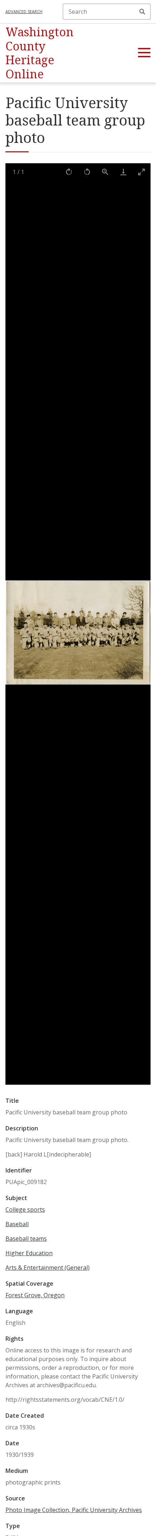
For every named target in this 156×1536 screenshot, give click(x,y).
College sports (25, 1209)
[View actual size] (105, 171)
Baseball (17, 1224)
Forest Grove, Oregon (35, 1295)
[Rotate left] (87, 171)
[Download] (123, 171)
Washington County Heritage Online (39, 52)
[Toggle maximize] (141, 171)
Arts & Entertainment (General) (47, 1268)
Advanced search (23, 11)
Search (142, 12)
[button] (144, 53)
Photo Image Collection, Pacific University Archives (73, 1510)
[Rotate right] (69, 171)
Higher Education (29, 1253)
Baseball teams (26, 1239)
